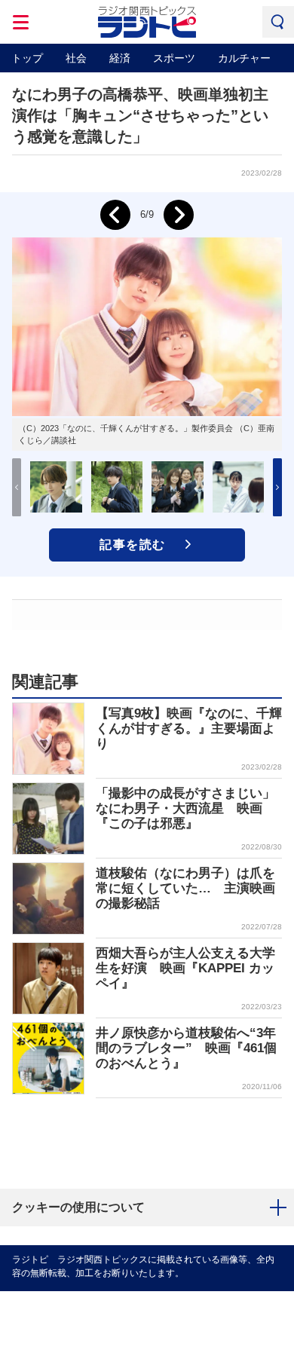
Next (179, 215)
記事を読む (133, 544)
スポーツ (174, 58)
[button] (277, 487)
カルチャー (244, 58)
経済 (119, 58)
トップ (27, 58)
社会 (76, 58)
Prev (115, 215)
